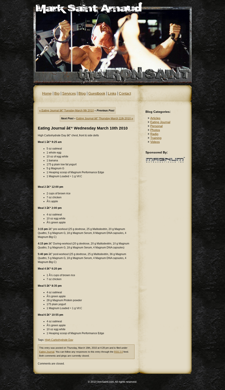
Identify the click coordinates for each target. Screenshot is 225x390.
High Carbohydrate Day (59, 339)
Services (69, 93)
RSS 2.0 (118, 351)
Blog (82, 93)
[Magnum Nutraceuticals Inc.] (165, 161)
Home (47, 93)
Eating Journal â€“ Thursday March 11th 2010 (104, 118)
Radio (154, 134)
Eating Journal (46, 351)
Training (155, 138)
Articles (155, 118)
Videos (155, 142)
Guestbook (96, 93)
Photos (155, 130)
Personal (156, 126)
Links (112, 93)
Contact (125, 93)
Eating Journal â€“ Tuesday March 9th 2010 (66, 110)
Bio (57, 93)
